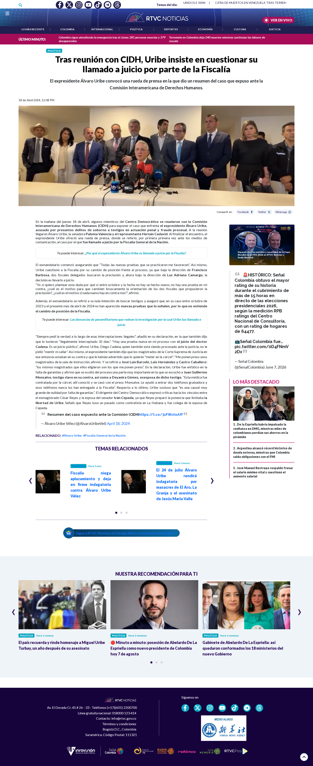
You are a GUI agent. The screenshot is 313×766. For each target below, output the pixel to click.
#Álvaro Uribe (72, 435)
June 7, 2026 (275, 367)
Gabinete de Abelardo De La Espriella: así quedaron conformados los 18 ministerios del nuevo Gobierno (242, 648)
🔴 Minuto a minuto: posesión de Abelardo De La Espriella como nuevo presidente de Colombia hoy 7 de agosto (154, 648)
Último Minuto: (32, 39)
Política (136, 29)
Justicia (275, 29)
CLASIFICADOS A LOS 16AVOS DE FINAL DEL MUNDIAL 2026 (257, 2)
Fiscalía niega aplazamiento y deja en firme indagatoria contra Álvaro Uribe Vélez (90, 484)
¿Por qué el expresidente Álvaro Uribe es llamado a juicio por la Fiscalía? (135, 253)
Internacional (102, 29)
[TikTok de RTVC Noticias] (234, 708)
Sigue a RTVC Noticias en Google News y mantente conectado (124, 533)
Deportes (171, 29)
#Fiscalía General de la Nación (104, 435)
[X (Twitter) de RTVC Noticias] (197, 708)
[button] (116, 513)
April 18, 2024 (118, 423)
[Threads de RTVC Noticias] (259, 708)
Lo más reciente (33, 29)
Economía (205, 29)
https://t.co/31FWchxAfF (161, 415)
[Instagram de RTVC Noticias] (210, 708)
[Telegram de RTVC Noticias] (247, 708)
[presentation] (30, 479)
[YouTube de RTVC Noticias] (222, 708)
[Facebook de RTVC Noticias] (185, 708)
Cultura (240, 29)
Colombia (67, 29)
